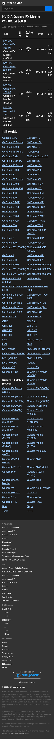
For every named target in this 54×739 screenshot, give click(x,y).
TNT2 (30, 511)
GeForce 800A (10, 242)
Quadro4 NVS (10, 501)
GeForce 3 (8, 174)
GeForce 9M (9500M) (14, 269)
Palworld (5, 538)
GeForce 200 (34, 165)
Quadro (31, 362)
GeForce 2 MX (10, 156)
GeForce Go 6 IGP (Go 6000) (12, 296)
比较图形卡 (11, 26)
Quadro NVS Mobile (38, 467)
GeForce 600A (35, 211)
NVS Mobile (8, 348)
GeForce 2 (33, 151)
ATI (5, 626)
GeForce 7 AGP (36, 216)
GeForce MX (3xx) (12, 307)
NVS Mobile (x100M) (38, 348)
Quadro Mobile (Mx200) (10, 436)
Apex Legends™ (8, 531)
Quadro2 (32, 492)
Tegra (30, 506)
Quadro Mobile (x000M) (10, 452)
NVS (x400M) (9, 362)
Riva (4, 506)
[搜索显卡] (48, 8)
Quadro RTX (34, 479)
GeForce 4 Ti (34, 188)
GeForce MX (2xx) (37, 302)
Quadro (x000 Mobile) (39, 488)
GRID (5, 321)
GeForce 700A (35, 225)
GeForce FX (34, 278)
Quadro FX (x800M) (38, 401)
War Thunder (7, 597)
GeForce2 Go (9, 316)
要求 (4, 564)
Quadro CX (8, 367)
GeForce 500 (9, 197)
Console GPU (9, 137)
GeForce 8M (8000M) (14, 247)
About (4, 642)
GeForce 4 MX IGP (12, 188)
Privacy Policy (7, 656)
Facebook (8, 664)
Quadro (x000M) (11, 492)
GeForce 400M (35, 193)
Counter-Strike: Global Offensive (15, 568)
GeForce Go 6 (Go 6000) (37, 288)
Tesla (5, 511)
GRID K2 (32, 325)
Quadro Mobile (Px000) (35, 436)
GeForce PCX (35, 312)
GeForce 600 (9, 211)
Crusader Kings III (9, 549)
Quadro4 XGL (34, 501)
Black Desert (7, 541)
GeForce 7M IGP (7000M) (36, 231)
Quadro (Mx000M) (37, 450)
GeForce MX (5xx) (12, 312)
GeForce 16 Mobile (12, 151)
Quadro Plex (9, 471)
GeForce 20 (33, 160)
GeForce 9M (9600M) (39, 269)
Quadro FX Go (10, 372)
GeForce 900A (35, 260)
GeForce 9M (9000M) (39, 264)
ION (4, 339)
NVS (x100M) (9, 358)
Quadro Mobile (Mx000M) (35, 428)
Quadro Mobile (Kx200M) (10, 428)
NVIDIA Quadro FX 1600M (9, 88)
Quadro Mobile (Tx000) (35, 444)
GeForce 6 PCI (10, 207)
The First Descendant (10, 600)
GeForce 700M (10, 230)
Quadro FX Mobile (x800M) (12, 389)
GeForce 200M (10, 170)
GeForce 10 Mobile (12, 142)
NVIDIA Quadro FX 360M (9, 110)
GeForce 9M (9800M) (39, 273)
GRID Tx (32, 335)
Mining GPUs (34, 339)
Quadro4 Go (34, 497)
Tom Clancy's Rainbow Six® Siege (15, 556)
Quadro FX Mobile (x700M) (37, 381)
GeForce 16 (33, 146)
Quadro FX (33, 367)
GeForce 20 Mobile (12, 165)
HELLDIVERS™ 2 (9, 534)
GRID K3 (7, 330)
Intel (6, 616)
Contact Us (6, 660)
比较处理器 (6, 608)
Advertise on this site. (27, 682)
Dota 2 (4, 589)
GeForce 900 (9, 260)
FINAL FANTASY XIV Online (13, 559)
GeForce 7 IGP (10, 220)
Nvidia (6, 634)
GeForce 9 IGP (35, 255)
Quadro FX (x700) (37, 396)
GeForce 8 (8, 238)
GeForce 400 (9, 193)
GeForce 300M (10, 183)
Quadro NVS (34, 459)
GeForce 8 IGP (35, 238)
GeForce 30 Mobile (12, 179)
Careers (5, 646)
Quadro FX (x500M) (38, 388)
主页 (12, 3)
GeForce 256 (34, 170)
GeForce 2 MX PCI (12, 160)
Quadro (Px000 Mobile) (35, 473)
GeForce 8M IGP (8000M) (36, 248)
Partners (5, 649)
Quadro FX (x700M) (13, 401)
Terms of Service (17, 733)
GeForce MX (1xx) (12, 302)
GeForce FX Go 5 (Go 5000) (14, 288)
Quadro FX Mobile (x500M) (37, 373)
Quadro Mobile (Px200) (10, 444)
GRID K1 (7, 325)
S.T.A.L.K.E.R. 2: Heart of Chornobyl (17, 571)
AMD (6, 612)
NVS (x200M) (34, 358)
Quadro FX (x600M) (13, 396)
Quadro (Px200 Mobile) (10, 481)
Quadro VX (8, 488)
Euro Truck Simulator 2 (11, 527)
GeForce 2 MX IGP (37, 156)
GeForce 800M (35, 242)
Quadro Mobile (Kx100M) (35, 420)
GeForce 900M (10, 264)
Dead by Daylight (9, 552)
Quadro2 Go (9, 497)
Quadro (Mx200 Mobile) (11, 460)
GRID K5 (32, 330)
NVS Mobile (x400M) (38, 353)
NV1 (4, 344)
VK (5, 667)
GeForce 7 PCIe (36, 220)
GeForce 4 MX (35, 183)
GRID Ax (32, 321)
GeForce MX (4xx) (37, 307)
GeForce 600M (10, 216)
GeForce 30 (33, 174)
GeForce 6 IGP (35, 202)
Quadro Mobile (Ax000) (35, 411)
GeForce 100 (34, 142)
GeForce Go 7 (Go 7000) (37, 296)
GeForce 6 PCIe (36, 207)
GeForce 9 (8, 255)
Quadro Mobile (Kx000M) (10, 420)
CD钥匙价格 (7, 523)
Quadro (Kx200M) (12, 410)
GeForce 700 (9, 225)
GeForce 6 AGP (11, 202)
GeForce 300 (34, 179)
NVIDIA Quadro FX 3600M (9, 44)
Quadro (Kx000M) (12, 405)
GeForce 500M (35, 197)
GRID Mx (7, 335)
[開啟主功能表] (49, 3)
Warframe (6, 545)
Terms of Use (7, 653)
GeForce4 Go (34, 316)
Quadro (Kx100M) (37, 405)
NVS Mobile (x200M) (13, 353)
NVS (29, 344)
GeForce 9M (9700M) (14, 273)
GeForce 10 (33, 137)
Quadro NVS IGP (11, 467)
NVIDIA (21, 26)
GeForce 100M (10, 146)
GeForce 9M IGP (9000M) (11, 280)
